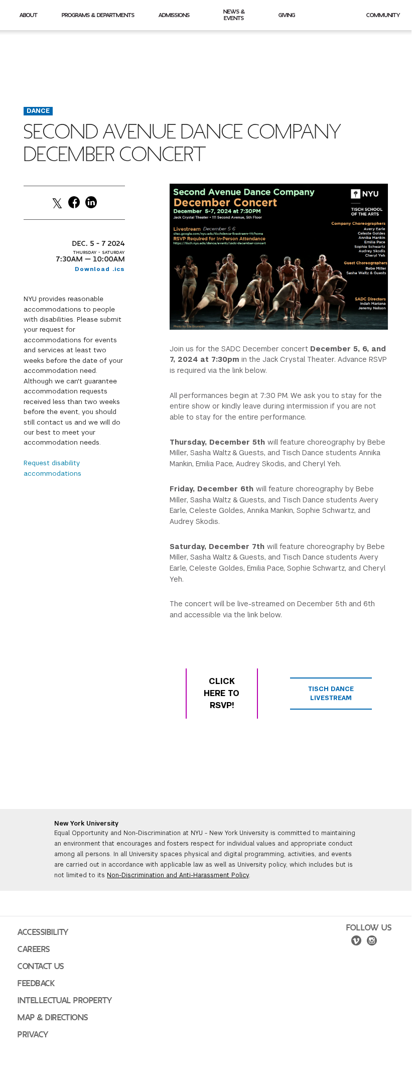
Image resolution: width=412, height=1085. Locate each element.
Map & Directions (53, 1018)
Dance (38, 111)
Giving (287, 15)
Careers (34, 949)
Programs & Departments (98, 15)
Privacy (33, 1035)
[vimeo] (356, 941)
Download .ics (100, 269)
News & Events (234, 15)
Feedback (36, 984)
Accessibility (43, 932)
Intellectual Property (65, 1001)
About (29, 15)
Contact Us (41, 967)
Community (383, 15)
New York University (86, 824)
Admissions (174, 15)
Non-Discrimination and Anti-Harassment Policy (178, 875)
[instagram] (372, 941)
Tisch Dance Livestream (331, 693)
